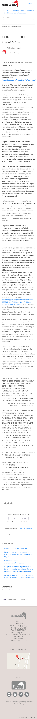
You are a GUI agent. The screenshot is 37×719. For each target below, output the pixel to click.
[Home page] (10, 3)
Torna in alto (6, 535)
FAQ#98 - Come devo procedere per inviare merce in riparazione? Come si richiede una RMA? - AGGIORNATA (18, 569)
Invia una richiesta (25, 528)
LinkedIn (11, 503)
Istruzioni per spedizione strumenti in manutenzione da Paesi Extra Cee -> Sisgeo (18, 554)
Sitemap (23, 702)
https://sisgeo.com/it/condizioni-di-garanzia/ (18, 80)
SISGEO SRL (6, 10)
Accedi (4, 599)
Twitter (8, 503)
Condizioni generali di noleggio (16, 548)
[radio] (13, 518)
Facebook (5, 503)
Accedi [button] (29, 4)
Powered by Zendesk (28, 717)
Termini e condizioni (12, 702)
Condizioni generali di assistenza (23, 10)
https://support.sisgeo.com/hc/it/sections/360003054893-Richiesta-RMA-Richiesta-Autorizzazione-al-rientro (18, 302)
